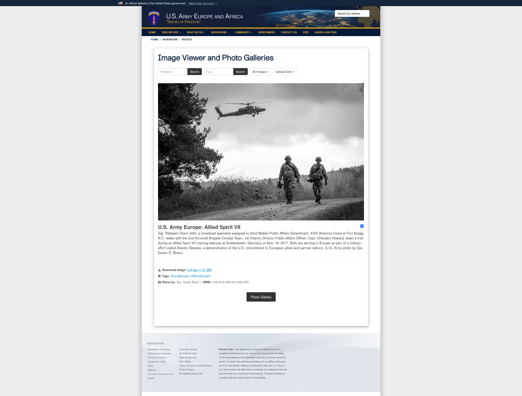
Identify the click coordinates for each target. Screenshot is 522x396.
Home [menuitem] (152, 32)
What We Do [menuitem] (195, 32)
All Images (259, 72)
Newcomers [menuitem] (266, 32)
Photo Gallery (261, 296)
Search (194, 72)
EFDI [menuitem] (306, 32)
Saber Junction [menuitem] (326, 32)
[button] (203, 3)
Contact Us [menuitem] (289, 32)
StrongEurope (180, 276)
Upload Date (284, 72)
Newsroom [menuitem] (218, 32)
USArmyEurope (200, 276)
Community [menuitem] (242, 32)
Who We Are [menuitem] (170, 32)
